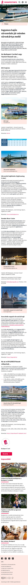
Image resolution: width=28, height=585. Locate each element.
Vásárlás (5, 454)
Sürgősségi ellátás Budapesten (8, 564)
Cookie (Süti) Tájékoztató (7, 568)
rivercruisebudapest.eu (13, 214)
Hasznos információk (6, 566)
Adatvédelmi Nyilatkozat (6, 574)
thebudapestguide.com (13, 282)
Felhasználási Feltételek (7, 572)
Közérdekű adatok (5, 570)
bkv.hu (8, 133)
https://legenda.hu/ (12, 357)
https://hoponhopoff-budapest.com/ (16, 433)
